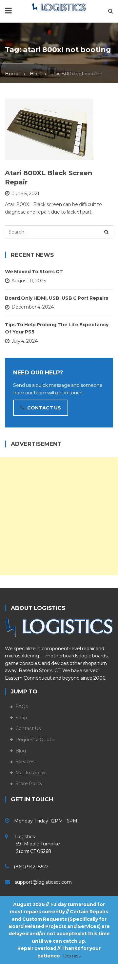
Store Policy (29, 783)
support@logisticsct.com (43, 882)
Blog (35, 74)
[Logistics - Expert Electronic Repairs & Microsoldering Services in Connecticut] (59, 7)
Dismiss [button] (72, 956)
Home (12, 74)
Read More (34, 152)
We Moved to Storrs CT (34, 271)
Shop (21, 718)
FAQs (21, 706)
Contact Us (28, 728)
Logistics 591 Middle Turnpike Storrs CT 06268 (32, 844)
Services (24, 762)
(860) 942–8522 (31, 867)
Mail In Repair (30, 773)
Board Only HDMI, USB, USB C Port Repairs (56, 298)
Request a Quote (34, 740)
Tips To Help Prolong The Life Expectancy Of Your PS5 (56, 328)
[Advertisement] (59, 516)
